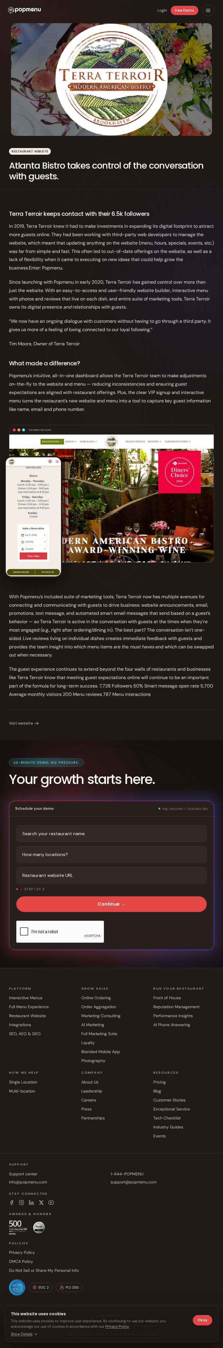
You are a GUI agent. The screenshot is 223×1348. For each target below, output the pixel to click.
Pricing (159, 1082)
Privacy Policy (22, 1252)
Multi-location (22, 1091)
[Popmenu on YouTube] (51, 1202)
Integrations (20, 1024)
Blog (157, 1091)
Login (162, 10)
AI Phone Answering (171, 1024)
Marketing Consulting (101, 1015)
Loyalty (88, 1042)
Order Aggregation (98, 1006)
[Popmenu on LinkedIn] (31, 1202)
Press (86, 1109)
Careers (88, 1100)
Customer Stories (169, 1100)
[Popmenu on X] (41, 1202)
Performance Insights (173, 1015)
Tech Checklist (167, 1118)
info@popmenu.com (28, 1182)
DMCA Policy (21, 1261)
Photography (93, 1060)
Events (159, 1136)
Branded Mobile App (100, 1051)
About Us (89, 1082)
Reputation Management (176, 1006)
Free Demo (184, 10)
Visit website (21, 723)
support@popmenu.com (134, 1182)
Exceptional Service (171, 1109)
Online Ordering (96, 997)
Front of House (167, 997)
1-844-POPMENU (127, 1173)
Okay (202, 1320)
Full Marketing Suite (99, 1033)
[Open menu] (208, 10)
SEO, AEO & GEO (25, 1033)
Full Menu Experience (29, 1006)
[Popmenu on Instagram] (21, 1202)
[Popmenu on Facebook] (11, 1202)
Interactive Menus (25, 997)
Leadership (91, 1091)
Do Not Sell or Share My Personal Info (44, 1270)
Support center (23, 1173)
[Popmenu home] (24, 10)
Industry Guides (168, 1127)
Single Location (23, 1082)
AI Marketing (92, 1024)
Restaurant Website (27, 1015)
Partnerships (93, 1118)
